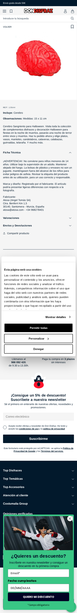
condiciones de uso (29, 429)
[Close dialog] (70, 518)
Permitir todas (38, 327)
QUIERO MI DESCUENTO (38, 597)
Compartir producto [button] (18, 233)
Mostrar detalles (55, 317)
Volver (7, 27)
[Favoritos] (11, 11)
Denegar (38, 349)
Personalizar (36, 338)
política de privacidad (54, 429)
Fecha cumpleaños (22, 581)
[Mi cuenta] (65, 11)
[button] (4, 11)
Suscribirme (38, 439)
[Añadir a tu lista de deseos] (72, 26)
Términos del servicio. (52, 451)
